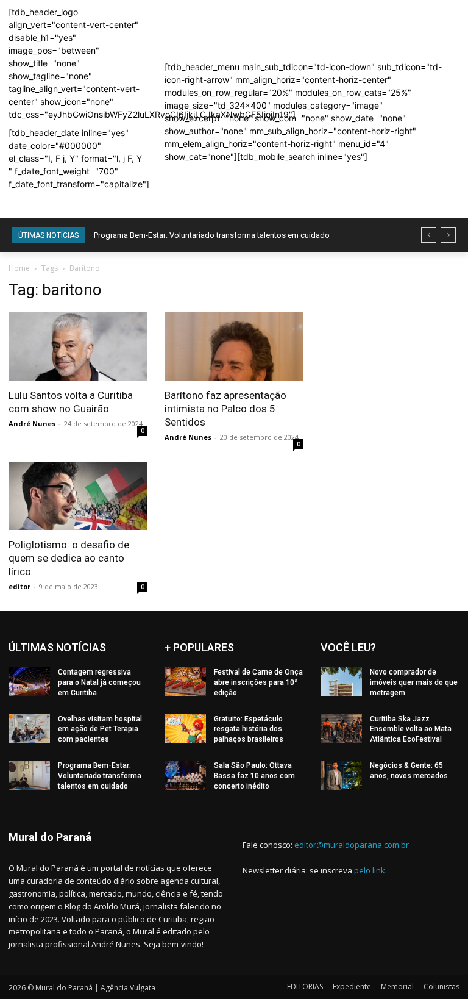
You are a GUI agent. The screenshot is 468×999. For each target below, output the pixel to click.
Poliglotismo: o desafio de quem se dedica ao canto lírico (69, 558)
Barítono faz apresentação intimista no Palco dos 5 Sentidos (225, 408)
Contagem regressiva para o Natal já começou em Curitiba (99, 682)
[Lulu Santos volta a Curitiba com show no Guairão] (78, 346)
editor (19, 586)
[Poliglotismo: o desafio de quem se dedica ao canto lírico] (78, 496)
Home (19, 268)
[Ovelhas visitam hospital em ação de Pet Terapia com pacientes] (29, 728)
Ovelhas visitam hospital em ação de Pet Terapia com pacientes (100, 729)
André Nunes (32, 423)
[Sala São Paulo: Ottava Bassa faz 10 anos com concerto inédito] (185, 775)
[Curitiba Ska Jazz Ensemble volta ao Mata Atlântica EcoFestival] (341, 728)
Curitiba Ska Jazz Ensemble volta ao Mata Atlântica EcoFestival (411, 729)
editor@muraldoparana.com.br (351, 844)
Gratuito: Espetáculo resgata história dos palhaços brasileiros (248, 729)
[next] (448, 235)
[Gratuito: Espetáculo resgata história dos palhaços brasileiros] (185, 728)
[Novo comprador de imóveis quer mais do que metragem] (341, 681)
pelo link (369, 870)
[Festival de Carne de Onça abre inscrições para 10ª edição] (185, 681)
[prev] (428, 235)
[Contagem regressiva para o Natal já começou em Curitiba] (29, 681)
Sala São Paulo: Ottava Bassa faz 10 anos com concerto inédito (254, 775)
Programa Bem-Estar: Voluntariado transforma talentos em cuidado (212, 235)
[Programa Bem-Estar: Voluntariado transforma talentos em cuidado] (29, 775)
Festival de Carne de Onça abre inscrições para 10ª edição (258, 682)
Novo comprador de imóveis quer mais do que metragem (414, 682)
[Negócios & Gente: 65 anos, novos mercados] (341, 775)
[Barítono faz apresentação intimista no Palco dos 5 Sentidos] (234, 346)
